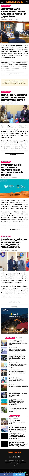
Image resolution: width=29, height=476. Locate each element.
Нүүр (6, 461)
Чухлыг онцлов (12, 461)
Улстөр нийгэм (20, 461)
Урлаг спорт (23, 463)
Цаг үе (15, 465)
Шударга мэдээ (8, 463)
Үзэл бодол (16, 463)
